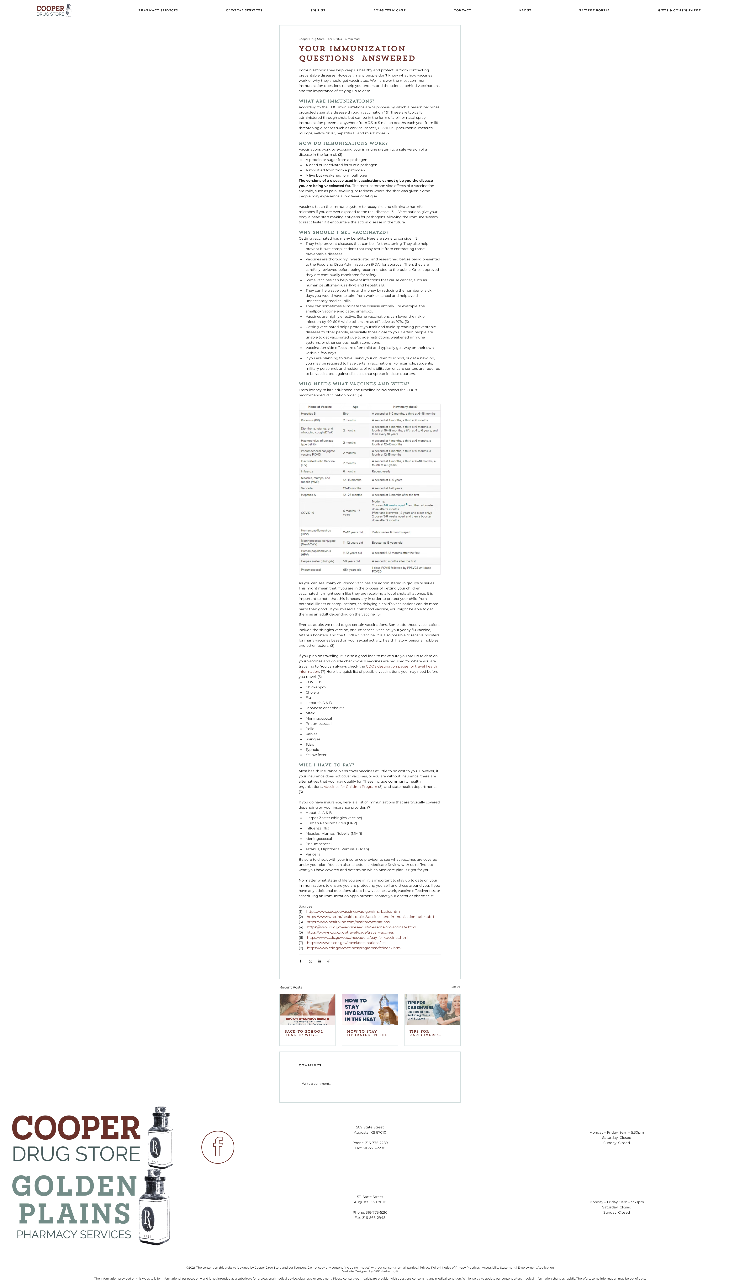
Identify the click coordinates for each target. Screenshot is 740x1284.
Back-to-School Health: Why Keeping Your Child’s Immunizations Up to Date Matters (306, 1033)
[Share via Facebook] (300, 961)
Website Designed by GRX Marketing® (370, 1271)
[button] (594, 11)
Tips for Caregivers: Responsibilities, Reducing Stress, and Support (430, 1033)
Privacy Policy (430, 1267)
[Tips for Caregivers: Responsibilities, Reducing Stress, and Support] (432, 1009)
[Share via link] (329, 961)
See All (456, 986)
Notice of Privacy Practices (461, 1267)
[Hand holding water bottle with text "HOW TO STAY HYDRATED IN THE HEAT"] (370, 1009)
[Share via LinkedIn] (319, 961)
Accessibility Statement (498, 1267)
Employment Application (536, 1267)
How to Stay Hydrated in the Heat (367, 1033)
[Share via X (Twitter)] (310, 961)
